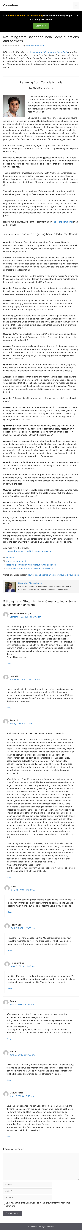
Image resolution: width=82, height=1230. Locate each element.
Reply (9, 663)
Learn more (41, 26)
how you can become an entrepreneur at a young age (53, 575)
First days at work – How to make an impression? (29, 568)
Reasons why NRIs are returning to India (49, 52)
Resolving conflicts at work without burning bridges (31, 565)
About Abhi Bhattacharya (30, 583)
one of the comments (62, 222)
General (10, 557)
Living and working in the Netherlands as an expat (29, 551)
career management (16, 561)
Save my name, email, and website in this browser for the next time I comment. (38, 1204)
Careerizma (10, 5)
